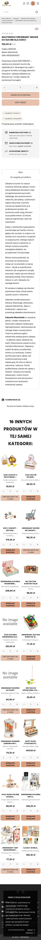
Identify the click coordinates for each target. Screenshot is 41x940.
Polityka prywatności (16, 930)
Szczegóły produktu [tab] (20, 177)
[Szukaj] (37, 12)
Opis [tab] (20, 172)
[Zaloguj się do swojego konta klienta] (24, 3)
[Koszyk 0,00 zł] (33, 3)
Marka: (4, 52)
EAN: (4, 55)
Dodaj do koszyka (20, 95)
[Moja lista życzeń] (28, 3)
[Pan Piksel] (9, 3)
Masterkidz (13, 52)
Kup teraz (20, 102)
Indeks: (5, 49)
